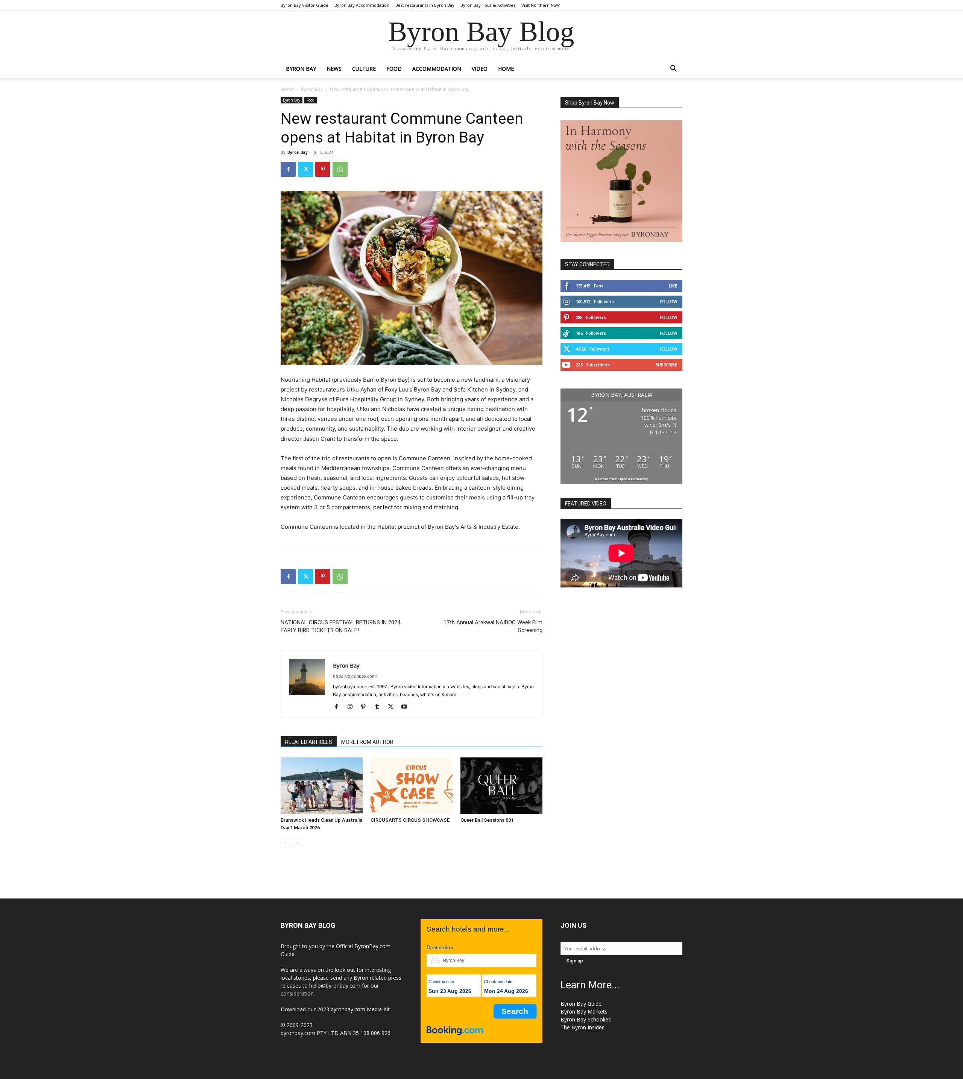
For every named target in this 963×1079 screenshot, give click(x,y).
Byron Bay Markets (584, 1011)
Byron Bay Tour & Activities (487, 5)
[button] (673, 69)
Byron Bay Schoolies (585, 1019)
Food (394, 68)
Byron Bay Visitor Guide (304, 5)
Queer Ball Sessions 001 (486, 820)
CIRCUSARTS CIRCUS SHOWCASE (410, 820)
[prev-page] (285, 842)
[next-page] (297, 842)
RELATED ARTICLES (308, 742)
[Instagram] (352, 707)
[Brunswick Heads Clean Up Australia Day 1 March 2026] (322, 785)
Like (673, 285)
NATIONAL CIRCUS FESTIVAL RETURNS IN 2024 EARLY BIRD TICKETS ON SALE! (340, 626)
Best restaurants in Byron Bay (424, 5)
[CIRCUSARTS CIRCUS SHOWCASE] (412, 785)
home (506, 68)
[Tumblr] (380, 707)
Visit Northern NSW (540, 5)
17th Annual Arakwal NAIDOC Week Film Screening (493, 626)
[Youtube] (407, 707)
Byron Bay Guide (580, 1003)
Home (287, 89)
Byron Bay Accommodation (361, 5)
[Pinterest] (322, 169)
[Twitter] (305, 169)
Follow (668, 301)
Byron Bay (301, 68)
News (334, 68)
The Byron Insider (582, 1027)
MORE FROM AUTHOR (367, 742)
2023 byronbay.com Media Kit (353, 1009)
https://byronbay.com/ (355, 676)
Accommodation (436, 68)
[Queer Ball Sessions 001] (501, 785)
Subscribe (666, 364)
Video (480, 68)
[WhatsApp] (340, 169)
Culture (364, 68)
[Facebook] (288, 169)
